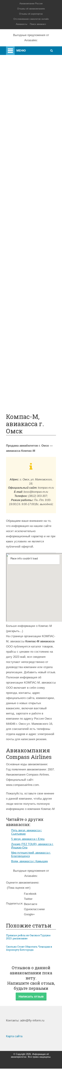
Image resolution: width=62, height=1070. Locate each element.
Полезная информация (24, 84)
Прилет (25, 275)
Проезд (25, 260)
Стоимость (27, 296)
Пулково (25, 146)
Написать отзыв (31, 996)
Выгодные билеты (32, 388)
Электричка (27, 249)
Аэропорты (16, 56)
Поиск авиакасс (38, 24)
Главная (20, 49)
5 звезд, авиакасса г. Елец (27, 839)
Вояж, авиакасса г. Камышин (29, 861)
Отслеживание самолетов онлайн (31, 19)
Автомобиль (28, 265)
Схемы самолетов (32, 193)
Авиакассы (21, 24)
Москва (25, 151)
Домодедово (28, 126)
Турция (24, 136)
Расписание (28, 229)
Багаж (24, 285)
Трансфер (26, 244)
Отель (24, 291)
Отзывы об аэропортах (31, 14)
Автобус (25, 255)
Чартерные (27, 224)
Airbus (24, 188)
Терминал (26, 311)
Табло (24, 306)
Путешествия (17, 91)
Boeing (24, 198)
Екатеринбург (29, 157)
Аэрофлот (26, 121)
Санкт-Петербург (31, 141)
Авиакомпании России (31, 3)
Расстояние (27, 239)
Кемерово (26, 162)
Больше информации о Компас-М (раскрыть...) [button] (29, 628)
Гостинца (26, 301)
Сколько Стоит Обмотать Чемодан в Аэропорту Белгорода (29, 948)
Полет (13, 77)
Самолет (14, 63)
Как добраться (18, 70)
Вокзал (24, 172)
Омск (23, 167)
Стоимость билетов (33, 327)
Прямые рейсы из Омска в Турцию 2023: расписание (28, 937)
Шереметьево (29, 131)
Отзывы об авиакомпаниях (31, 8)
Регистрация (28, 177)
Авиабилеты (28, 218)
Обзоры (25, 321)
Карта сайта (14, 1036)
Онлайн (25, 332)
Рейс (23, 234)
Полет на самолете (32, 394)
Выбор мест (28, 203)
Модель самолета (32, 208)
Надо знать (16, 97)
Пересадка (27, 280)
